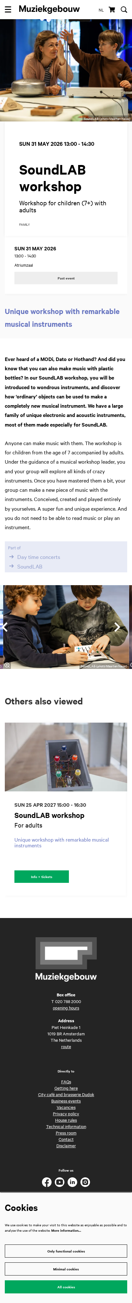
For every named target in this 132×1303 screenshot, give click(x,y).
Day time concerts (38, 556)
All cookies (66, 1286)
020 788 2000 (68, 1001)
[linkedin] (72, 1182)
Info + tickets (41, 876)
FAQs (66, 1081)
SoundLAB (29, 566)
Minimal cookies (66, 1269)
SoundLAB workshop (49, 815)
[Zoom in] (7, 665)
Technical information (66, 1126)
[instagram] (85, 1182)
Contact (66, 1139)
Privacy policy (66, 1113)
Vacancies (66, 1107)
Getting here (66, 1088)
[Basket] (112, 9)
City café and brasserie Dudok (66, 1094)
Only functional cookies (66, 1251)
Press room (66, 1132)
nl (101, 9)
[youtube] (59, 1182)
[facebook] (47, 1182)
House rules (66, 1120)
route (66, 1046)
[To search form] (124, 9)
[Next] (117, 627)
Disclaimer (66, 1145)
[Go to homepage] (49, 9)
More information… (66, 1230)
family (24, 224)
